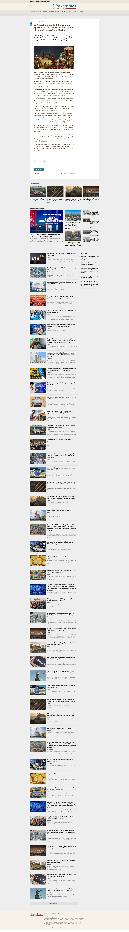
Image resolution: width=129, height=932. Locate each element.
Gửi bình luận (38, 169)
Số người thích (71, 173)
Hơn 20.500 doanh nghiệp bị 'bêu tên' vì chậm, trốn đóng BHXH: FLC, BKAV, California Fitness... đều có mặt (61, 354)
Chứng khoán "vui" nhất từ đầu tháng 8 (59, 439)
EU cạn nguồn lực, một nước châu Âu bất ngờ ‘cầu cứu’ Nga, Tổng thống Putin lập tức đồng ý (73, 199)
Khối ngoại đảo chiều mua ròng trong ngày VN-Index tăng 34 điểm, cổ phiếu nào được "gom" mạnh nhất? (61, 455)
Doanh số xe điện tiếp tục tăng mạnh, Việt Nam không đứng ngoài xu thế (37, 199)
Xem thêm (53, 903)
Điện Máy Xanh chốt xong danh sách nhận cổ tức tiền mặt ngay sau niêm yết (61, 571)
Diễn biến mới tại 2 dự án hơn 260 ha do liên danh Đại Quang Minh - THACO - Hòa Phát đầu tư (73, 244)
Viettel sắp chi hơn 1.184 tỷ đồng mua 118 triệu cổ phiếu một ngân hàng (61, 643)
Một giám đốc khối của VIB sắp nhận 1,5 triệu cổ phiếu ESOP (61, 254)
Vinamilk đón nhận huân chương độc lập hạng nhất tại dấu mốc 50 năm (45, 235)
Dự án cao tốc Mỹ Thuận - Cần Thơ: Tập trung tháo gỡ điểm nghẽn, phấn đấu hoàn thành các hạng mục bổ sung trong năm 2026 (72, 225)
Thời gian (65, 173)
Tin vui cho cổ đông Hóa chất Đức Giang (59, 510)
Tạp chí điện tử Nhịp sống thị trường (37, 1)
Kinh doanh (57, 11)
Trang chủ (36, 21)
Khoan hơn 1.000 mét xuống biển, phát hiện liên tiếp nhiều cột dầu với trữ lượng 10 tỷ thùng (90, 258)
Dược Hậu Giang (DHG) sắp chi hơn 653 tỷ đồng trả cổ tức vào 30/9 (61, 469)
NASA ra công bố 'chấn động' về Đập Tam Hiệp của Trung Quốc (89, 263)
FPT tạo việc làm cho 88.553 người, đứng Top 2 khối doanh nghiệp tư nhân (61, 599)
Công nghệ (68, 11)
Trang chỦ (32, 11)
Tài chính (51, 11)
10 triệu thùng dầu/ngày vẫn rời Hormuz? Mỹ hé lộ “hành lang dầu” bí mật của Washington (94, 233)
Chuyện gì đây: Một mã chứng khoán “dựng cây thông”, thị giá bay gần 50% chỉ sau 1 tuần (61, 672)
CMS (88, 930)
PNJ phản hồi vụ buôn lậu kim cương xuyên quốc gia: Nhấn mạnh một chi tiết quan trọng (61, 369)
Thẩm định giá (45, 11)
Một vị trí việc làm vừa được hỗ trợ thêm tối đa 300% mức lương (61, 543)
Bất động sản (75, 11)
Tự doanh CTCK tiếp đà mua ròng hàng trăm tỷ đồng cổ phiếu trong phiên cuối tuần (61, 325)
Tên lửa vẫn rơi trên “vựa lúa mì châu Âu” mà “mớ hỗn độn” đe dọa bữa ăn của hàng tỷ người (54, 200)
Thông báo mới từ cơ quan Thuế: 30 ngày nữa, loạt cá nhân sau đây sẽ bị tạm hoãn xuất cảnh (61, 412)
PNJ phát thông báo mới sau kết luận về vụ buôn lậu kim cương (61, 398)
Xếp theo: (61, 173)
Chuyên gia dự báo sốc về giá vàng (57, 556)
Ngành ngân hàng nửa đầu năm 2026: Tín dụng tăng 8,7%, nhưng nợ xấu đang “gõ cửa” (94, 213)
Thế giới (63, 11)
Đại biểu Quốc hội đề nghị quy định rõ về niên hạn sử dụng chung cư (94, 239)
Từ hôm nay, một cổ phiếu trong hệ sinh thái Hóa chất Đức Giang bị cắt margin (61, 658)
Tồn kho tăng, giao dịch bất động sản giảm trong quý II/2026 (61, 268)
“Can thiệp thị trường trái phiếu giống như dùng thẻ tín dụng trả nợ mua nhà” (91, 199)
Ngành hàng (83, 11)
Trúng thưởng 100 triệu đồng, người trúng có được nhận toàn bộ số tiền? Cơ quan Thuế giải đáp (61, 614)
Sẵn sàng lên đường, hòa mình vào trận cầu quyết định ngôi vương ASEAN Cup (60, 297)
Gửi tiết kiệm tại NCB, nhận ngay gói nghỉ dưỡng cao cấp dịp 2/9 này (61, 311)
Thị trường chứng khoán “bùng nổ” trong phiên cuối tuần (61, 383)
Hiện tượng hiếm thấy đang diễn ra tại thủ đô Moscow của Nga (89, 276)
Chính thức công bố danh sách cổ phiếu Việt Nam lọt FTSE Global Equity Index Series (61, 283)
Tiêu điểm (38, 11)
